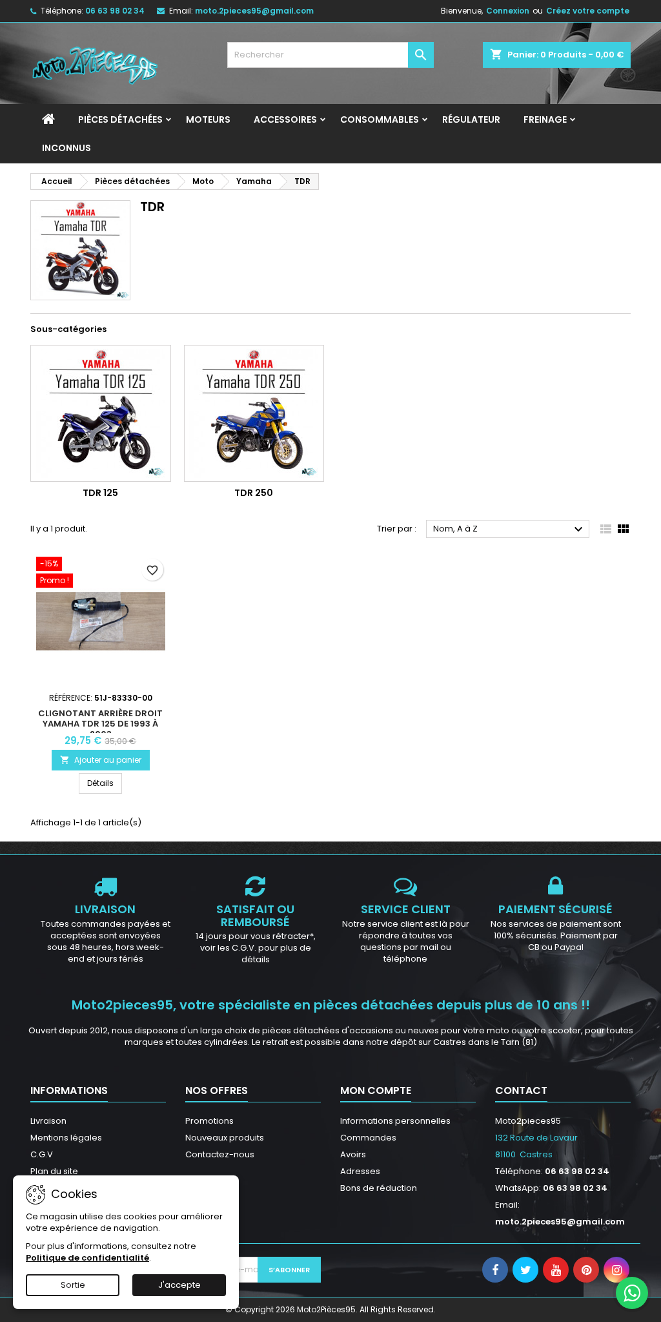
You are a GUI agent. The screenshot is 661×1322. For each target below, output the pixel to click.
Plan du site (54, 1171)
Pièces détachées (120, 119)
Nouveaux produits (224, 1137)
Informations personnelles (395, 1121)
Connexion (507, 10)
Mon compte (375, 1090)
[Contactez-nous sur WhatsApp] (632, 1293)
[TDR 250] (254, 413)
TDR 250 (253, 492)
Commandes (368, 1137)
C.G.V (41, 1154)
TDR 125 (100, 492)
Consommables (379, 119)
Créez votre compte (587, 10)
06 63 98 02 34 (115, 10)
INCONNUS (66, 147)
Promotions (209, 1121)
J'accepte (179, 1285)
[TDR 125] (100, 413)
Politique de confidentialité (87, 1258)
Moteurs (208, 119)
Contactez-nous (219, 1154)
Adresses (360, 1171)
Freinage (545, 119)
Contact (521, 1090)
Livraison (48, 1121)
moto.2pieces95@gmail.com (254, 10)
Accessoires (285, 119)
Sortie (73, 1285)
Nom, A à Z (509, 529)
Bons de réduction (378, 1188)
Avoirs (353, 1154)
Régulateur (471, 119)
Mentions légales (66, 1137)
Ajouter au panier (100, 759)
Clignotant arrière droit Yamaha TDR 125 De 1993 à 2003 (100, 723)
